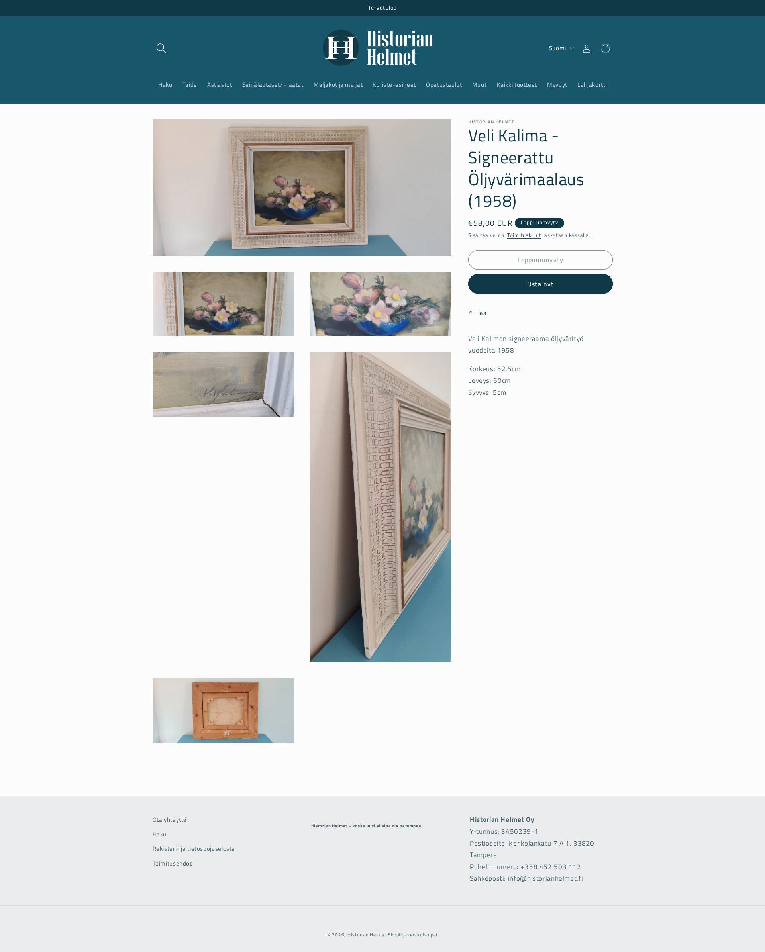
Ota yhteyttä (170, 819)
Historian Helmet (366, 934)
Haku (160, 833)
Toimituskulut (524, 235)
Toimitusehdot (172, 863)
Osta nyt (540, 283)
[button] (162, 48)
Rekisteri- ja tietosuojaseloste (194, 848)
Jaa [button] (482, 312)
